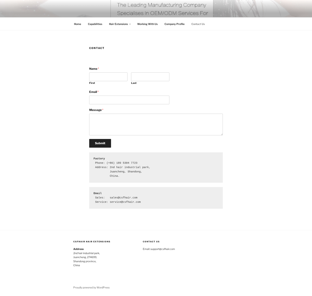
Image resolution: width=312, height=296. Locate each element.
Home (77, 23)
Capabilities (95, 23)
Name (94, 68)
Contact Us (198, 23)
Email (94, 92)
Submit (100, 143)
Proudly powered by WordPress (91, 287)
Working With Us (147, 23)
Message (96, 110)
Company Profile (174, 23)
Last (133, 82)
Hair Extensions (118, 23)
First (92, 82)
